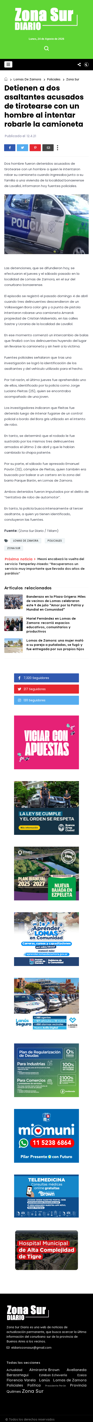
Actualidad (14, 1370)
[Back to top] (86, 1416)
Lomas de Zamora (27, 79)
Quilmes (13, 1391)
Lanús (44, 1380)
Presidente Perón (55, 1385)
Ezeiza (82, 1375)
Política (34, 1385)
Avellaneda (77, 1370)
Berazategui (17, 1375)
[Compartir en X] (22, 147)
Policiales (53, 79)
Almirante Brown (44, 1370)
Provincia (78, 1385)
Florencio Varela (21, 1380)
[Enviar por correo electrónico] (48, 147)
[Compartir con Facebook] (9, 147)
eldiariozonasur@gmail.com (30, 1348)
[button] (8, 64)
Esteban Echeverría (53, 1375)
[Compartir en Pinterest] (35, 147)
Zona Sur (72, 79)
